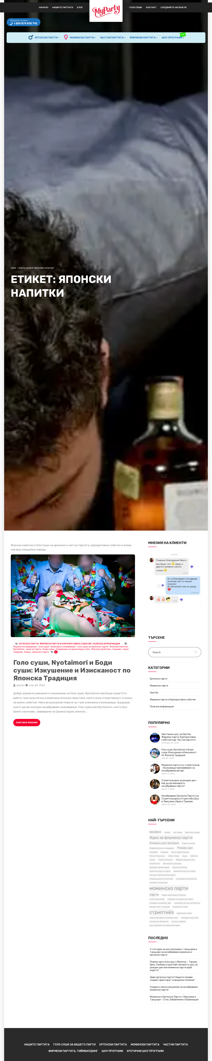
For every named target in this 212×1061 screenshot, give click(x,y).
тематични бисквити (159, 922)
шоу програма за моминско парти (165, 925)
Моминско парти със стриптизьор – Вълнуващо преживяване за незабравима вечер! (180, 769)
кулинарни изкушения (186, 879)
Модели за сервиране (25, 646)
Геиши (27, 652)
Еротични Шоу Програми (145, 1051)
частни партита (179, 922)
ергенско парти (40, 652)
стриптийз (162, 912)
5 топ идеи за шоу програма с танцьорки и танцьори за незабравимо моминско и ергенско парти (173, 952)
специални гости (180, 907)
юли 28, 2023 (37, 685)
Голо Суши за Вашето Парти (74, 1044)
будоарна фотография (159, 867)
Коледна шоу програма (164, 843)
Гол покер (177, 832)
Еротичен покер (192, 832)
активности (155, 864)
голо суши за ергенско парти (92, 646)
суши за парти (33, 649)
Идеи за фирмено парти (171, 837)
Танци (152, 860)
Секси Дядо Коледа (180, 852)
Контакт (151, 7)
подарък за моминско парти (180, 899)
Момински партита (145, 1044)
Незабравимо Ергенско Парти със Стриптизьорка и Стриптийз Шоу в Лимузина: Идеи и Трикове (180, 800)
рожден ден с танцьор (159, 907)
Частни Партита (112, 37)
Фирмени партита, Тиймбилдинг (73, 1051)
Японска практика (101, 649)
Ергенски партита (113, 1044)
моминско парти (169, 888)
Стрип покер (173, 856)
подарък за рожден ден (160, 903)
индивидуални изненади (161, 879)
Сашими (116, 649)
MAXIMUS (155, 832)
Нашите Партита (37, 1044)
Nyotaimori (18, 649)
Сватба (154, 692)
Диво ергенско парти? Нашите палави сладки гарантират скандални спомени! (172, 978)
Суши (126, 649)
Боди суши (48, 649)
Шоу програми (173, 36)
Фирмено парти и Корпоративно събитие (66, 643)
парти (154, 895)
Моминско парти (82, 37)
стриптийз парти (184, 913)
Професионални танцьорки (162, 848)
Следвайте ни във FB (173, 7)
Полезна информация (106, 643)
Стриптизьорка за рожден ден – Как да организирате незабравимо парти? (179, 784)
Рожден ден (185, 847)
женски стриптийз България (162, 875)
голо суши (43, 646)
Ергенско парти (46, 37)
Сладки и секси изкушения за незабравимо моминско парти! (174, 988)
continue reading (27, 722)
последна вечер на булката (187, 903)
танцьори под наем (189, 918)
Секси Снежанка (157, 856)
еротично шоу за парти (160, 871)
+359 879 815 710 (25, 23)
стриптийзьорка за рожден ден (164, 918)
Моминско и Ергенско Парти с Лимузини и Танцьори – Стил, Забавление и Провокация (174, 998)
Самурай (18, 652)
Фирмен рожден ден (185, 860)
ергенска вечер (179, 867)
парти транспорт (157, 899)
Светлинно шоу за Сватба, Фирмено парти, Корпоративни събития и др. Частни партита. (178, 738)
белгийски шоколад (172, 864)
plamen (21, 685)
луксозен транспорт (159, 883)
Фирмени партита (143, 37)
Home (13, 268)
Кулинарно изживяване (63, 646)
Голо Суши (135, 7)
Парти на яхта (188, 843)
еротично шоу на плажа (184, 871)
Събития (194, 856)
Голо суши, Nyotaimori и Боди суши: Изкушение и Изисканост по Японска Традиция (73, 595)
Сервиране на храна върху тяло (73, 649)
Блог (80, 7)
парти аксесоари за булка (174, 895)
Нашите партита (62, 7)
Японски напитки (119, 646)
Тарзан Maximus (165, 860)
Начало (43, 7)
